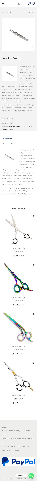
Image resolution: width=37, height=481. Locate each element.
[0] (28, 3)
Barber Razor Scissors (18, 248)
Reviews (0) (7, 144)
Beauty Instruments (14, 126)
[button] (7, 118)
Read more (19, 251)
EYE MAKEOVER (26, 126)
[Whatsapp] (31, 475)
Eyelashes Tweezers (7, 129)
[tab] (18, 139)
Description (7, 139)
